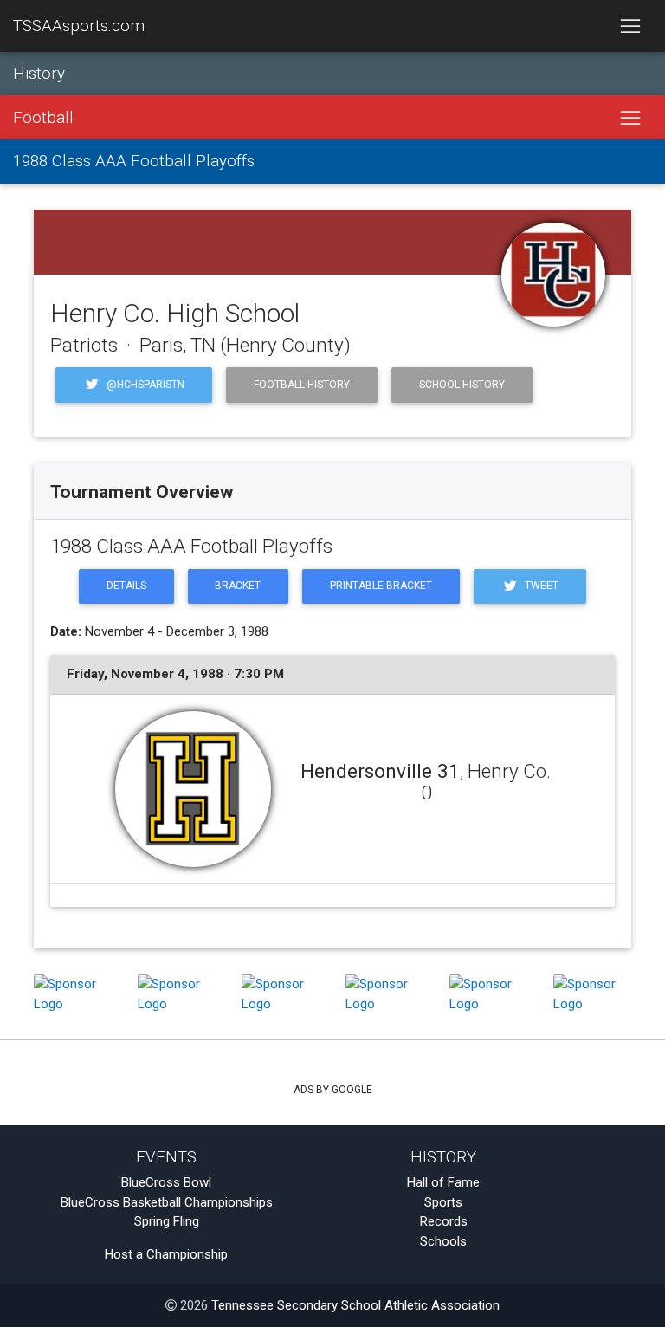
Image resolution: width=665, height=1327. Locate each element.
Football (43, 117)
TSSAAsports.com (79, 26)
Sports (443, 1202)
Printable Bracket (381, 585)
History (39, 73)
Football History (302, 385)
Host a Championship (166, 1254)
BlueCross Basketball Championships (167, 1202)
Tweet (540, 585)
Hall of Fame (443, 1182)
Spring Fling (166, 1221)
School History (462, 385)
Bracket (238, 585)
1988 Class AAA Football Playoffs (134, 161)
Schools (443, 1241)
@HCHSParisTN (144, 385)
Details (126, 585)
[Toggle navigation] (630, 26)
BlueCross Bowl (166, 1182)
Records (444, 1221)
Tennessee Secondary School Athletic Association (355, 1305)
